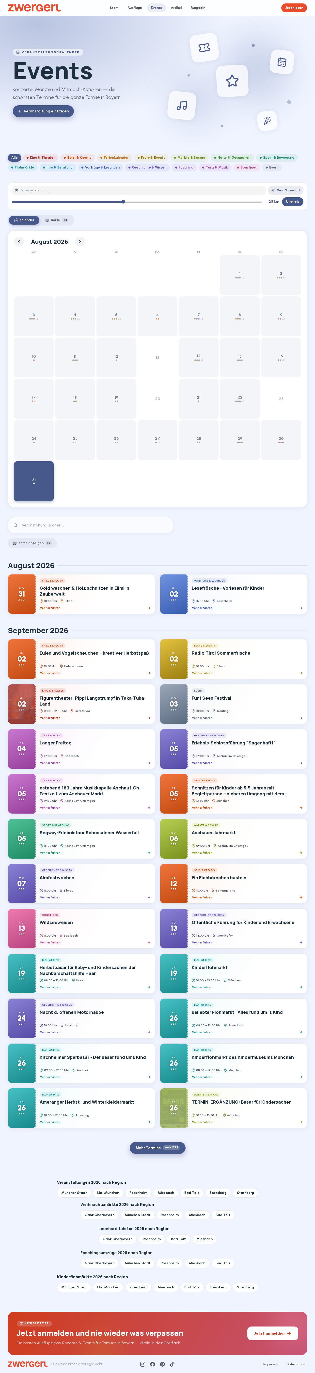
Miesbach (166, 1193)
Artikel (176, 8)
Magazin (198, 8)
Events (156, 8)
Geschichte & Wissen (149, 167)
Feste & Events (153, 157)
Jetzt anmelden (269, 1333)
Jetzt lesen (294, 8)
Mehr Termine (157, 1147)
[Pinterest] (162, 1364)
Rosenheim (138, 1193)
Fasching (186, 167)
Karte (59, 220)
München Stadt (74, 1193)
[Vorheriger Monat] (19, 242)
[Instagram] (142, 1364)
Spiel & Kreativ (79, 157)
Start (114, 8)
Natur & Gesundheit (234, 157)
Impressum (272, 1364)
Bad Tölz (191, 1193)
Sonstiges (248, 167)
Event (274, 167)
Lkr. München (108, 1193)
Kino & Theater (42, 157)
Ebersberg (218, 1193)
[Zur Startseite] (34, 8)
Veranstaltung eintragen (46, 111)
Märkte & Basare (191, 157)
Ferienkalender (116, 157)
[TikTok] (172, 1364)
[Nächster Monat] (80, 242)
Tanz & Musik (217, 167)
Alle (14, 157)
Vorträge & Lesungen (102, 167)
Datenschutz (296, 1364)
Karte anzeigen (34, 543)
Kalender (27, 220)
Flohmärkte (24, 167)
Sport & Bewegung (278, 157)
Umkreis (292, 202)
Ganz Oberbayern (99, 1215)
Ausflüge (134, 8)
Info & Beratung (60, 167)
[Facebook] (152, 1364)
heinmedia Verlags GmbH (83, 1364)
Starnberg (245, 1193)
